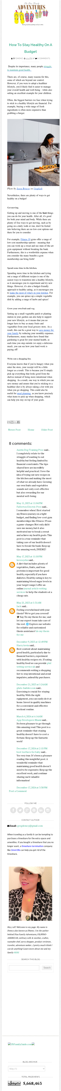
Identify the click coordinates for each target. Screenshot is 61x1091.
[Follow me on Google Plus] (27, 810)
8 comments (43, 58)
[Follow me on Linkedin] (41, 810)
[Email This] (9, 422)
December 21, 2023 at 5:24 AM (32, 684)
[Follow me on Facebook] (13, 810)
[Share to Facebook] (18, 422)
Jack (19, 606)
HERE (16, 952)
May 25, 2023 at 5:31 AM (29, 602)
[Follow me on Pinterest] (34, 810)
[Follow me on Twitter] (20, 810)
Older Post (47, 429)
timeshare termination (32, 846)
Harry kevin (23, 645)
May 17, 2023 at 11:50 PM (29, 556)
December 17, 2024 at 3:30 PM (32, 787)
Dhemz (19, 58)
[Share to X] (15, 422)
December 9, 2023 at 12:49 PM (32, 641)
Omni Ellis (15, 850)
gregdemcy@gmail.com (30, 825)
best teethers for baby (28, 752)
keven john (22, 560)
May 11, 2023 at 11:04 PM (30, 503)
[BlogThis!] (12, 422)
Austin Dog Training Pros (30, 449)
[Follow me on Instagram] (48, 810)
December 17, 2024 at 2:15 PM (32, 748)
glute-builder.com (26, 688)
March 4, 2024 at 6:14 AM (30, 716)
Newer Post (14, 429)
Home (31, 429)
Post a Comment (18, 791)
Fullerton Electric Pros (29, 506)
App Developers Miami (29, 720)
